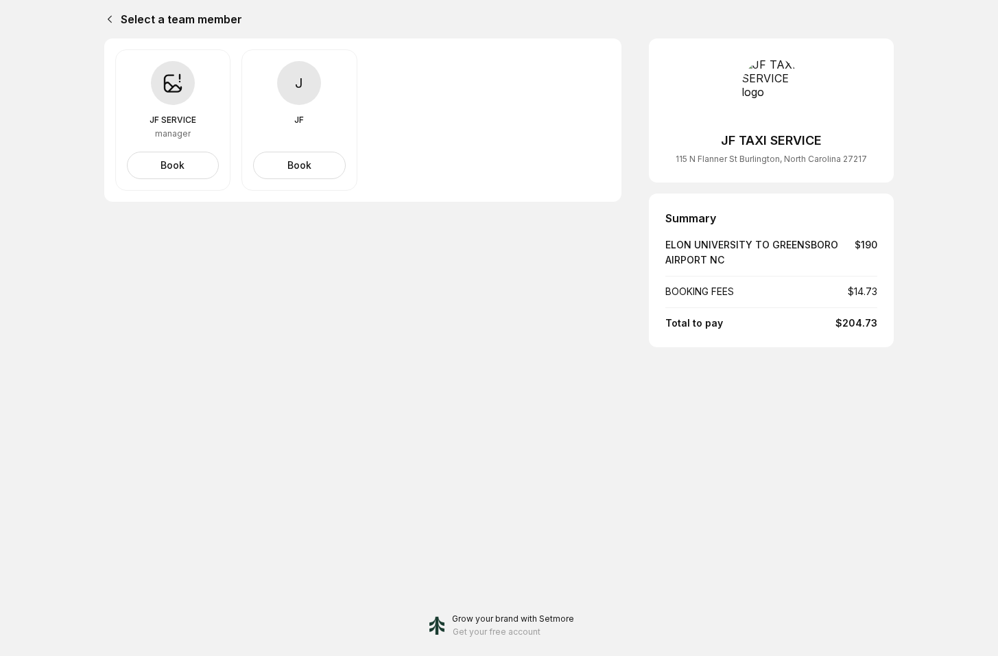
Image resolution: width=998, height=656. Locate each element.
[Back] (107, 19)
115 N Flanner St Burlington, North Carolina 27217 (771, 159)
